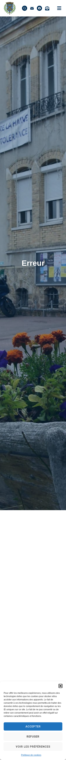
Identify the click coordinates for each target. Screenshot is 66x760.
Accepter (33, 726)
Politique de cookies (31, 755)
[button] (60, 686)
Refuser (33, 736)
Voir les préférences (33, 746)
